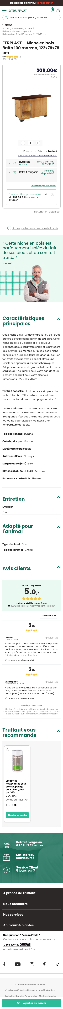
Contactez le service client (19, 939)
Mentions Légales (47, 996)
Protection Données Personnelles (21, 996)
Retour (8, 25)
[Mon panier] (58, 10)
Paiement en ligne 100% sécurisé (43, 186)
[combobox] (31, 17)
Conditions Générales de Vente (30, 984)
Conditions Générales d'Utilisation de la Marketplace (30, 990)
